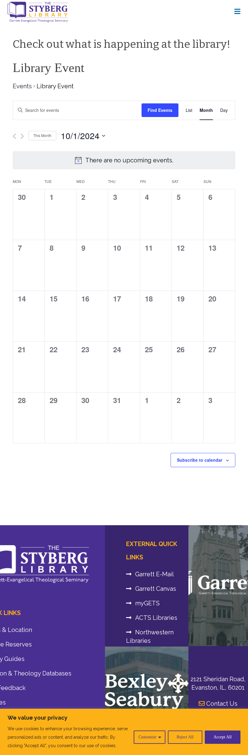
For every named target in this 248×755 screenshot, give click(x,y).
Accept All (223, 737)
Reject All (185, 737)
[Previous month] (14, 136)
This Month (42, 135)
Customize (147, 737)
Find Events (160, 110)
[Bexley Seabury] (146, 691)
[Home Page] (237, 11)
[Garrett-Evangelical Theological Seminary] (218, 585)
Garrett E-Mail (154, 574)
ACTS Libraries (156, 617)
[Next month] (22, 136)
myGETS (147, 603)
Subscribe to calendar (199, 460)
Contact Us (221, 703)
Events (22, 86)
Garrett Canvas (155, 588)
